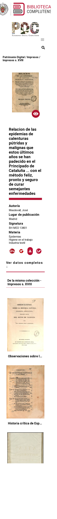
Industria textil (17, 242)
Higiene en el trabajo (21, 239)
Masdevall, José (18, 210)
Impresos (33, 57)
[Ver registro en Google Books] (21, 251)
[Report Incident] (38, 251)
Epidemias (15, 236)
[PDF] (30, 251)
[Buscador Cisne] (12, 251)
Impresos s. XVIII (13, 60)
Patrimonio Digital (14, 57)
